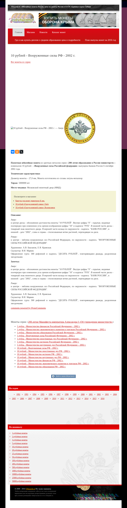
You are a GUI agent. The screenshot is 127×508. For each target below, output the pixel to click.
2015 (94, 398)
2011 (62, 398)
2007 (30, 398)
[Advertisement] (37, 88)
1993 (26, 394)
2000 (83, 394)
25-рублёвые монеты (20, 454)
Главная (18, 32)
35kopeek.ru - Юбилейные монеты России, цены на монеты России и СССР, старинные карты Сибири (51, 7)
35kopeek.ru (30, 489)
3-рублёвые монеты (19, 440)
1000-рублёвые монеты (21, 471)
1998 (66, 394)
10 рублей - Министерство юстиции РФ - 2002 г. (40, 354)
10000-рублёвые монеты (21, 474)
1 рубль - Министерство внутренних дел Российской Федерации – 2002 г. (51, 345)
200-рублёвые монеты (20, 464)
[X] (21, 152)
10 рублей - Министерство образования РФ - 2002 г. (41, 367)
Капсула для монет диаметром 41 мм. (30, 201)
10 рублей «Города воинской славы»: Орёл (32, 204)
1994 (34, 394)
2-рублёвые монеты (19, 436)
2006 (22, 398)
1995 (42, 394)
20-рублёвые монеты (20, 450)
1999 (75, 394)
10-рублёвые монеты (20, 447)
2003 (107, 394)
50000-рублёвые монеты (21, 481)
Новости (43, 32)
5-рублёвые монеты (19, 443)
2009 (46, 398)
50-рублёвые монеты (20, 457)
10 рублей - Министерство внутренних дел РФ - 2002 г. (43, 357)
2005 (14, 398)
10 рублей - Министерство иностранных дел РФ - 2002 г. (43, 351)
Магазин (31, 32)
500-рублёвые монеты (20, 467)
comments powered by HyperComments (28, 308)
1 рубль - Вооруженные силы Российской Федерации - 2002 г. (46, 336)
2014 (86, 398)
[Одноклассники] (17, 152)
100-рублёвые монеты (20, 460)
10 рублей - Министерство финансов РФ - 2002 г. (40, 360)
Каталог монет (59, 32)
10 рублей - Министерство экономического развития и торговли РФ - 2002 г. (53, 363)
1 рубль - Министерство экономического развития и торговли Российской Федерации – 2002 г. (61, 329)
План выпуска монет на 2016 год (100, 40)
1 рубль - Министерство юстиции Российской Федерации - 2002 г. (48, 342)
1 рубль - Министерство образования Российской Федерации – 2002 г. (50, 332)
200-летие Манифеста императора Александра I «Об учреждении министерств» (70, 322)
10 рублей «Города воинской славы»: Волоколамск (35, 207)
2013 (78, 398)
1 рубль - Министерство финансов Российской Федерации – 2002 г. (48, 326)
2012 (70, 398)
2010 (54, 398)
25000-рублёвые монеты (21, 478)
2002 (99, 394)
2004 (115, 394)
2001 (91, 394)
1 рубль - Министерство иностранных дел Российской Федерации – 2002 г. (52, 339)
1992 (18, 394)
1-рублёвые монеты (19, 433)
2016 (102, 398)
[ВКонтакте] (13, 152)
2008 (38, 398)
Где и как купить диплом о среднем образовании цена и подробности (47, 40)
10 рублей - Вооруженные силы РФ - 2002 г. (37, 348)
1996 (50, 394)
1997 (58, 394)
